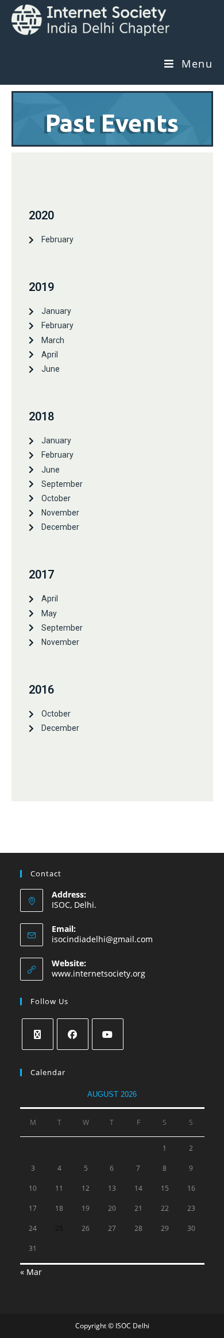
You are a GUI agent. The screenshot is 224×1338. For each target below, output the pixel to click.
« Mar (31, 1271)
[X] (37, 1034)
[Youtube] (107, 1034)
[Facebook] (72, 1034)
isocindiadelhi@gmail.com (102, 939)
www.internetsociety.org (98, 973)
